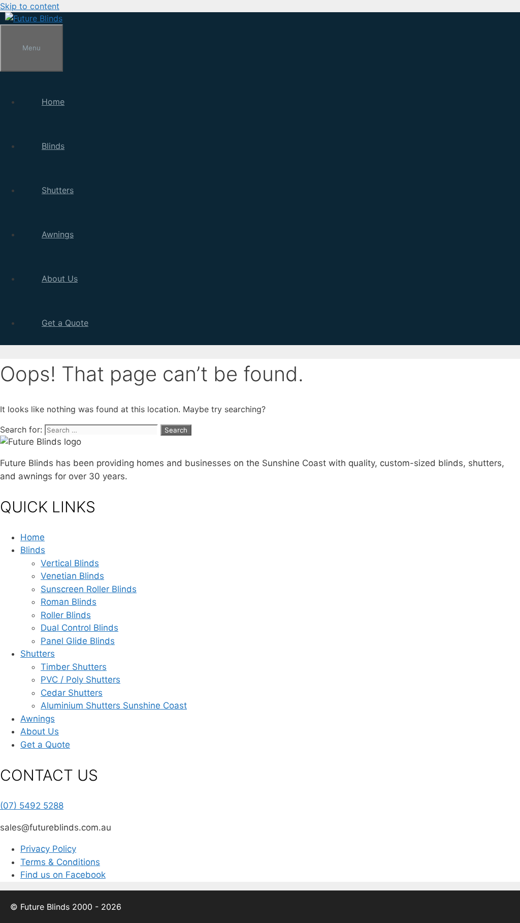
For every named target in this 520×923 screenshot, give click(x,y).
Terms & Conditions (60, 862)
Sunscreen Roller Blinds (89, 589)
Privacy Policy (48, 849)
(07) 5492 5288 (31, 806)
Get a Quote (65, 323)
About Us (60, 278)
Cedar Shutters (72, 693)
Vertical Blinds (70, 563)
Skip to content (29, 6)
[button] (75, 146)
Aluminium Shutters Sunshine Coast (114, 705)
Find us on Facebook (63, 875)
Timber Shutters (74, 667)
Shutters (58, 190)
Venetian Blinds (72, 576)
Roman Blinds (68, 602)
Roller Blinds (66, 615)
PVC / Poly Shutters (80, 679)
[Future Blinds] (33, 18)
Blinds (53, 146)
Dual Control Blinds (79, 628)
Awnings (58, 234)
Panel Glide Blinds (78, 641)
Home (53, 102)
